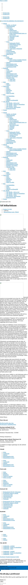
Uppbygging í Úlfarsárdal (15, 48)
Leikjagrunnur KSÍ (7, 496)
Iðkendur (8, 92)
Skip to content (3, 0)
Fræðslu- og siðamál (11, 25)
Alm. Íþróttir (6, 101)
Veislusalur (5, 499)
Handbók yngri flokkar (12, 76)
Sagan (7, 41)
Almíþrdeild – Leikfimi (8, 546)
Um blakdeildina (10, 96)
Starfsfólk (11, 39)
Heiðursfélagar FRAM (14, 44)
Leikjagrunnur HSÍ (7, 494)
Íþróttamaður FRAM (14, 43)
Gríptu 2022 (12, 80)
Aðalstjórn (11, 37)
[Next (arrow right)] (2, 584)
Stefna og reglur (10, 93)
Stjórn (7, 57)
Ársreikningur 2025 (11, 53)
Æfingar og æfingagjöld (12, 100)
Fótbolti (5, 55)
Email (1, 579)
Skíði (4, 82)
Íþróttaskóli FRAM (11, 108)
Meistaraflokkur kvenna (12, 65)
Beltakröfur (9, 90)
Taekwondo (6, 86)
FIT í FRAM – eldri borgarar (13, 107)
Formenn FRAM (13, 46)
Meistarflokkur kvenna (8, 457)
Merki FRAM (9, 54)
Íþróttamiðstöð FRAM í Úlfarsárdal (11, 492)
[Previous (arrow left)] (0, 584)
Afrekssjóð (9, 50)
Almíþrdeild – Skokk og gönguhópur (12, 547)
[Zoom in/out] (5, 583)
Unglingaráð (9, 58)
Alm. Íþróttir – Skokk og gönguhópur (15, 104)
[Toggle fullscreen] (3, 583)
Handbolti (5, 68)
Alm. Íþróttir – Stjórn (11, 105)
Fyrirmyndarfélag (10, 51)
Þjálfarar (8, 62)
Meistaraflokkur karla (11, 64)
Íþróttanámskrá (13, 30)
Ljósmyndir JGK (7, 497)
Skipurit (11, 29)
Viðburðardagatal (10, 26)
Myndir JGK (6, 13)
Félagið (5, 23)
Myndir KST (6, 14)
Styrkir (11, 40)
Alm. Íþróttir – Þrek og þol (12, 103)
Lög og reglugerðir (14, 32)
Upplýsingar (9, 27)
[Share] (2, 583)
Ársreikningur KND (11, 66)
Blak (4, 94)
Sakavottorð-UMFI (14, 36)
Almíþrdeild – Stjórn (8, 548)
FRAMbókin (12, 47)
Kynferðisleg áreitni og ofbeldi (10, 493)
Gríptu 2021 (12, 79)
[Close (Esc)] (0, 583)
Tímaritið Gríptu (10, 78)
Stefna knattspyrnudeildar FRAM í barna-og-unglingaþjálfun (17, 60)
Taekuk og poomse (7, 476)
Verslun (5, 110)
